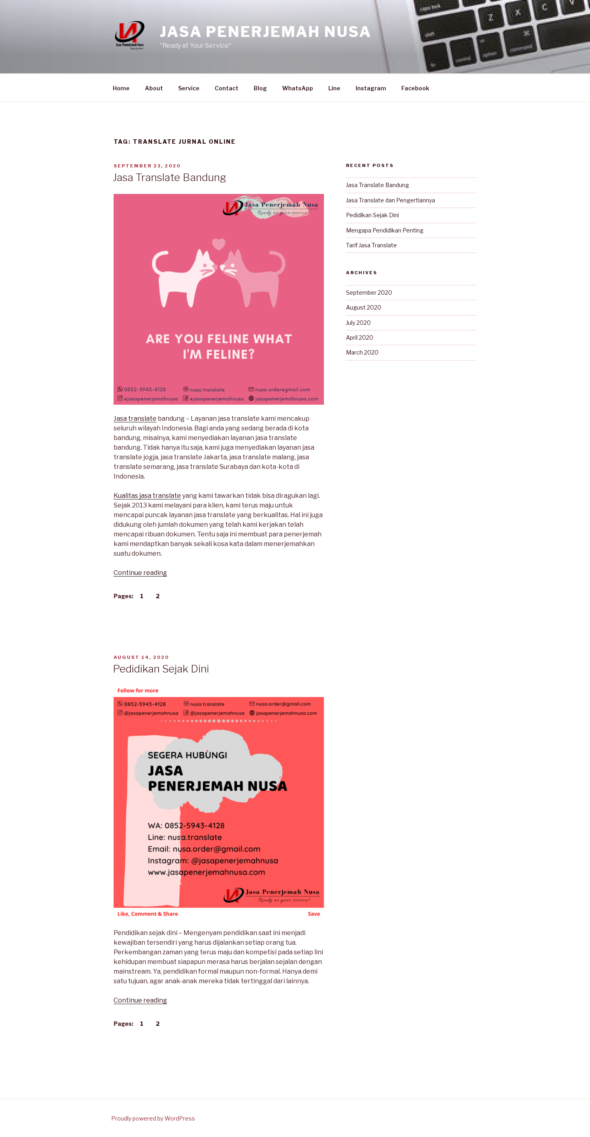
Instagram (371, 88)
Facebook (415, 88)
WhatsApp (297, 88)
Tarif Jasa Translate (371, 245)
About (154, 88)
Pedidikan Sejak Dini (161, 668)
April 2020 (359, 337)
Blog (260, 88)
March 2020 (362, 352)
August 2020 (363, 307)
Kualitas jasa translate (147, 495)
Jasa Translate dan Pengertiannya (390, 200)
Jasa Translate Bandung (169, 177)
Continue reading (140, 573)
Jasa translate (135, 418)
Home (121, 88)
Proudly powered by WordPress (153, 1118)
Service (188, 88)
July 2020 (358, 322)
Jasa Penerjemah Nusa (266, 32)
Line (334, 88)
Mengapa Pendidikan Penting (384, 230)
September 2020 (369, 292)
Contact (226, 88)
